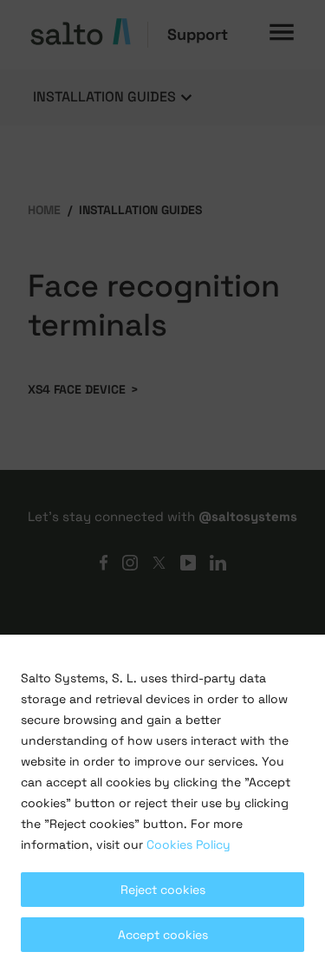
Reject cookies (162, 889)
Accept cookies (163, 934)
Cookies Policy (188, 844)
